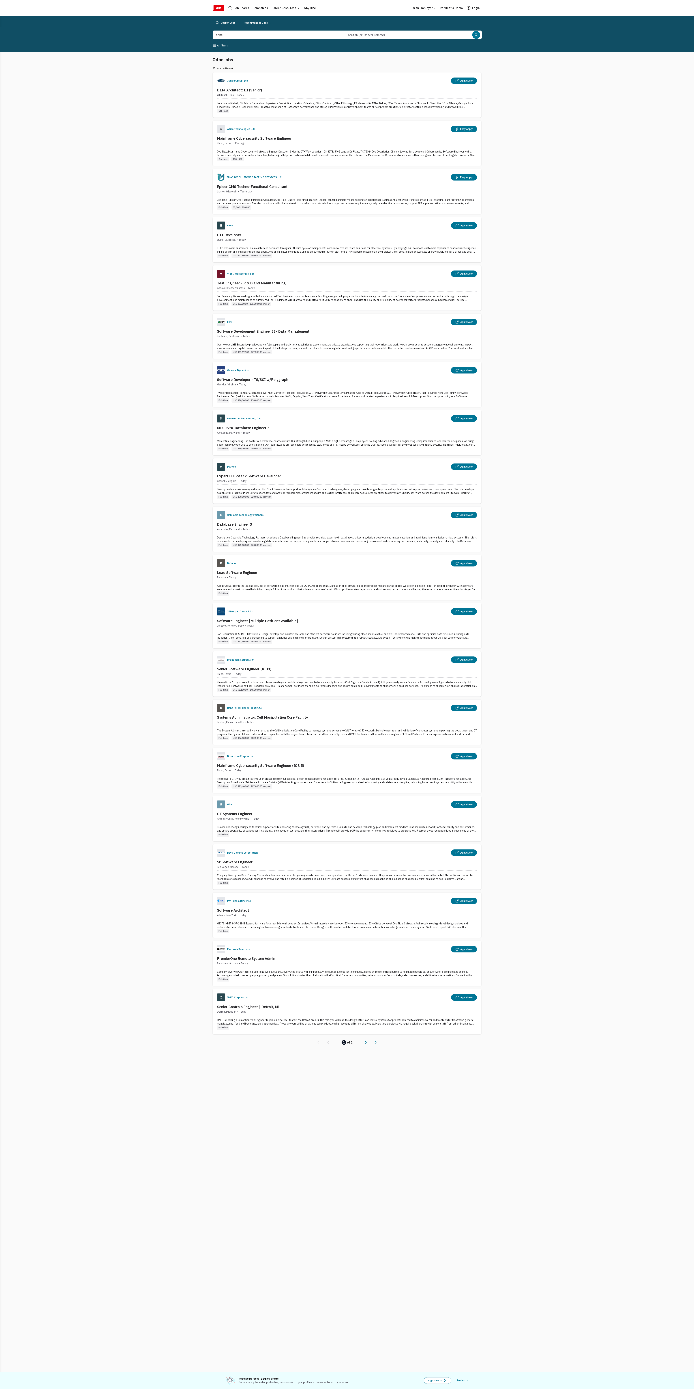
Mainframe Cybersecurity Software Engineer (254, 138)
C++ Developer (229, 234)
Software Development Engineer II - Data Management (263, 331)
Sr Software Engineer (235, 862)
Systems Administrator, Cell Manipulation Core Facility (262, 717)
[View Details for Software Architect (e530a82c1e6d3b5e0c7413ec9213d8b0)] (347, 915)
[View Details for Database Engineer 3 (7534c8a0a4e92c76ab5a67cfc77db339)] (347, 529)
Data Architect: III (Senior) (239, 90)
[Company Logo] (221, 81)
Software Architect (233, 910)
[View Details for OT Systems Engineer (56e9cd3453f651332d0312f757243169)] (347, 818)
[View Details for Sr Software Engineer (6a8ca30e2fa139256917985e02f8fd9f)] (347, 866)
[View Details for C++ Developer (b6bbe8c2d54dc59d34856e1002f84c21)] (347, 239)
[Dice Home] (218, 8)
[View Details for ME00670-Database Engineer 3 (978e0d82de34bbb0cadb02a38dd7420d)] (347, 432)
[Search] (476, 35)
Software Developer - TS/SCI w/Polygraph (252, 379)
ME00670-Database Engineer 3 (243, 427)
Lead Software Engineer (237, 572)
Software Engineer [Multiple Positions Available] (257, 620)
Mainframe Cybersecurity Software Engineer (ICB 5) (260, 765)
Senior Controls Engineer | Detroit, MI (248, 1006)
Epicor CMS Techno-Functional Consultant (252, 186)
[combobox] (273, 35)
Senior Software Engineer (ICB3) (244, 669)
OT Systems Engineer (234, 813)
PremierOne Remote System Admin (246, 958)
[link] (318, 1042)
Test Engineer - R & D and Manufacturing (251, 283)
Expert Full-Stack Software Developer (249, 476)
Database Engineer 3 (234, 524)
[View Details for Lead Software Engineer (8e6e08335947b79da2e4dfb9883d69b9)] (347, 577)
